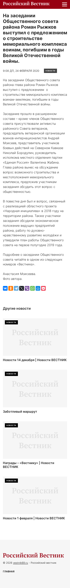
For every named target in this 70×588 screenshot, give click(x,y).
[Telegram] (16, 288)
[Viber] (27, 288)
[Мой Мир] (38, 288)
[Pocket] (43, 288)
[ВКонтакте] (5, 288)
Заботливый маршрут (20, 411)
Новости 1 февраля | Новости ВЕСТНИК (34, 518)
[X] (21, 288)
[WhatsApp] (32, 288)
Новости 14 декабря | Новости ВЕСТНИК (35, 360)
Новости (50, 71)
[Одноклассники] (10, 288)
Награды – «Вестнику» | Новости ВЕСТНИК (28, 465)
